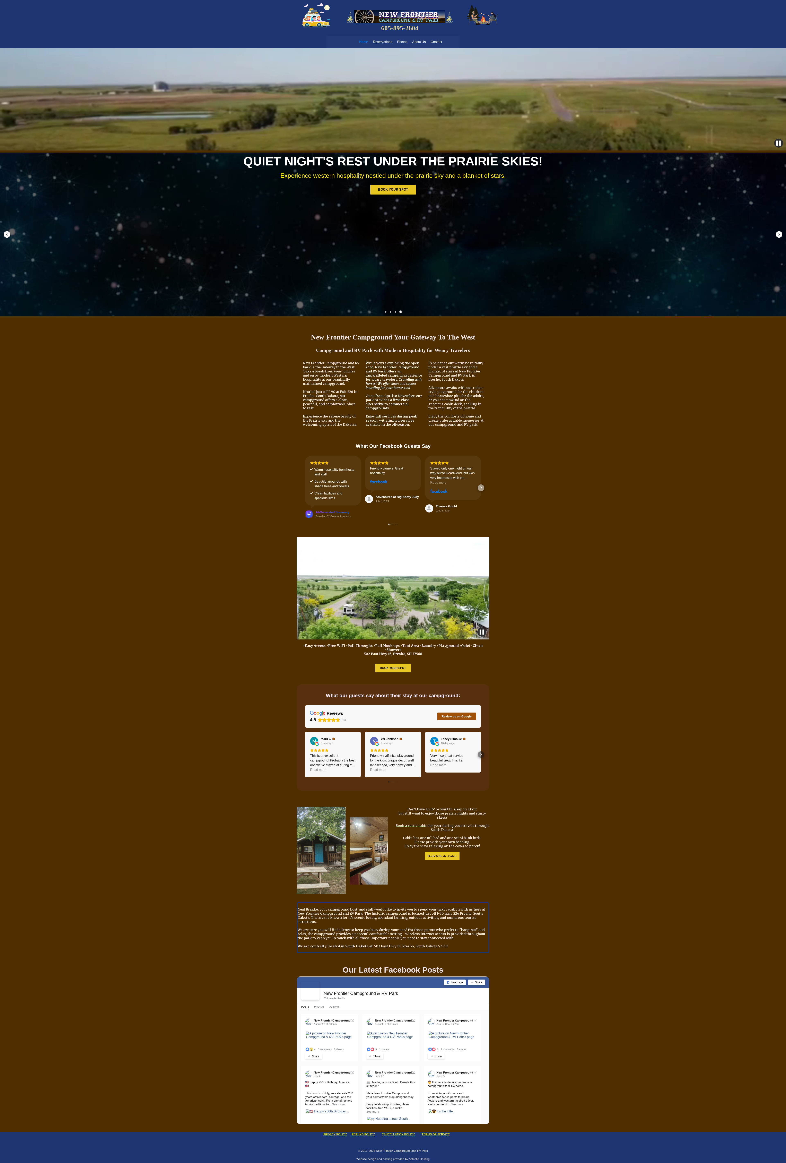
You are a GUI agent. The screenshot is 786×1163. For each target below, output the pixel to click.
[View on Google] (314, 741)
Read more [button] (438, 482)
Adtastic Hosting (419, 1159)
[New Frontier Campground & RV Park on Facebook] (310, 991)
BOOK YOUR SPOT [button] (387, 188)
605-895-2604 (399, 28)
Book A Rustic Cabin (442, 856)
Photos (402, 42)
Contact (436, 42)
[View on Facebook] (378, 482)
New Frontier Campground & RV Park (361, 993)
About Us (419, 42)
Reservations (382, 42)
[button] (7, 234)
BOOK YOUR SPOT (393, 668)
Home (363, 42)
